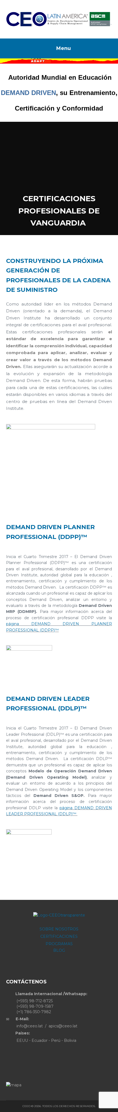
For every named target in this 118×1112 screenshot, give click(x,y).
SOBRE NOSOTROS (59, 929)
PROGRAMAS (59, 943)
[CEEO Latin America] (59, 19)
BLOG (59, 950)
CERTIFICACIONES (59, 936)
